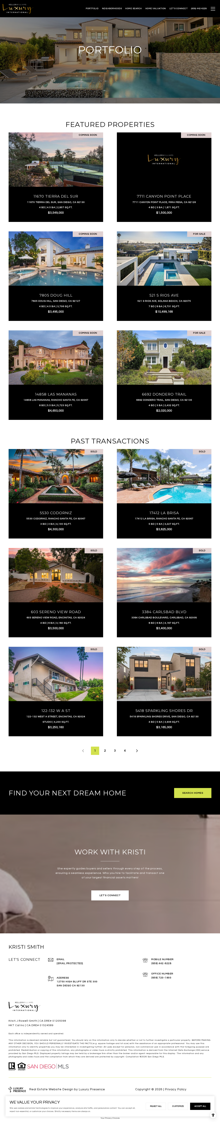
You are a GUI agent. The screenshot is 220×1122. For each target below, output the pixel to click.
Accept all (200, 1106)
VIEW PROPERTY (56, 175)
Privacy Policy (175, 1089)
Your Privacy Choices (110, 1118)
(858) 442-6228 (161, 963)
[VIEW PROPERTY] (56, 172)
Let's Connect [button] (110, 895)
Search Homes (192, 793)
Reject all (156, 1106)
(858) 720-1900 (161, 977)
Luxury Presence (92, 1089)
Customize (178, 1106)
